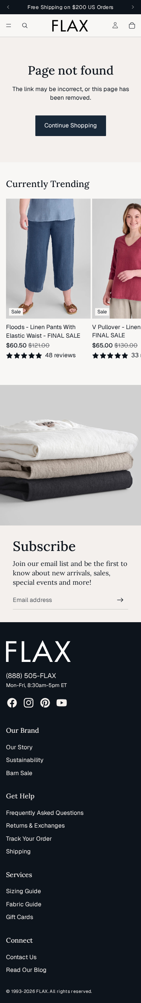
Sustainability (25, 760)
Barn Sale (19, 773)
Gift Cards (19, 917)
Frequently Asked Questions (44, 813)
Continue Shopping (70, 125)
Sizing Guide (23, 891)
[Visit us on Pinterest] (45, 703)
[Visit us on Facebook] (12, 703)
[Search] (25, 25)
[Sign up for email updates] (120, 600)
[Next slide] (126, 283)
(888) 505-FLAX (31, 675)
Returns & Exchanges (35, 825)
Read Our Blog (26, 970)
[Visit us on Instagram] (29, 703)
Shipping (18, 851)
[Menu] (8, 25)
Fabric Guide (23, 904)
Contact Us (21, 957)
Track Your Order (29, 839)
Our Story (19, 747)
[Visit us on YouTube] (62, 703)
